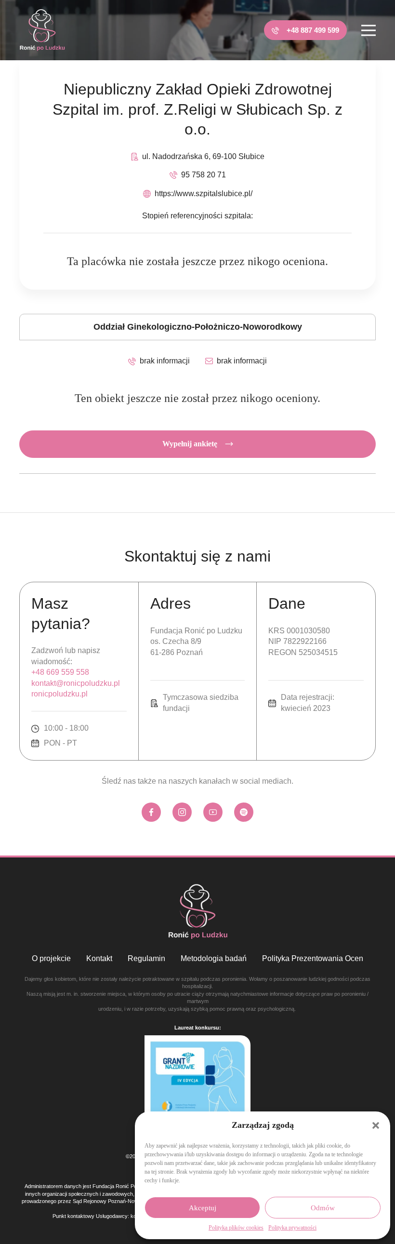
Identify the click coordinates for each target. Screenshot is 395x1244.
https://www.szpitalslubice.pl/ (203, 193)
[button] (376, 1125)
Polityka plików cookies (236, 1227)
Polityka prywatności (292, 1227)
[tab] (197, 327)
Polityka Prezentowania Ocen (312, 958)
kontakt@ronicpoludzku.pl (75, 683)
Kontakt (99, 958)
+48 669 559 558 (60, 672)
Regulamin (146, 958)
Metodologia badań (214, 958)
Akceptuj (202, 1208)
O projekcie (51, 958)
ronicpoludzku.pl (59, 694)
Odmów (323, 1208)
